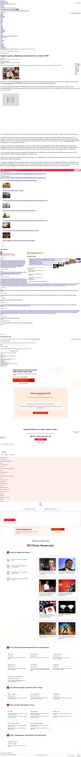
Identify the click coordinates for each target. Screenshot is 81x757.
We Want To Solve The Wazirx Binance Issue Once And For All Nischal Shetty (45, 311)
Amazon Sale (15, 273)
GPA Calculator (43, 290)
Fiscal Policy (12, 299)
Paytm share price (10, 281)
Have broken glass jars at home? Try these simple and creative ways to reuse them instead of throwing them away (5, 327)
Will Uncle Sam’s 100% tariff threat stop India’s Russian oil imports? (19, 210)
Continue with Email (31, 509)
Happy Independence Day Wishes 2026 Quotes (12, 261)
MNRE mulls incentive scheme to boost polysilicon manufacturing (42, 259)
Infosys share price (13, 282)
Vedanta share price (51, 283)
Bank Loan (45, 281)
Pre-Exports (2, 36)
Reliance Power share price (28, 284)
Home (1, 13)
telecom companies (69, 140)
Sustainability (2, 31)
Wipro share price (57, 283)
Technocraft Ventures (7, 264)
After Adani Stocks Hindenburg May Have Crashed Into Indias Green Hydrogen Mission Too (52, 310)
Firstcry (16, 272)
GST (1, 43)
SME (1, 20)
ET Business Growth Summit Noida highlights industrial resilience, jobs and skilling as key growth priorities (50, 258)
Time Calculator (32, 290)
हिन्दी (12, 10)
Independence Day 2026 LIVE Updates (8, 263)
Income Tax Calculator (15, 290)
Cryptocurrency (12, 272)
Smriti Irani (47, 145)
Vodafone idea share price (47, 284)
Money (1, 38)
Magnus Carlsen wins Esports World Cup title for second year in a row (25, 330)
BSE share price (24, 285)
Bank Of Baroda (23, 322)
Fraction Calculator (56, 290)
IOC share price (63, 283)
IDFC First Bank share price (60, 285)
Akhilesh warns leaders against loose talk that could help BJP (15, 327)
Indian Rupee (11, 318)
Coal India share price (45, 285)
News (1, 18)
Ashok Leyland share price (7, 285)
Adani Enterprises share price (57, 284)
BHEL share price (7, 282)
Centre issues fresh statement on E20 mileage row (35, 274)
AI (0, 25)
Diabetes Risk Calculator (63, 290)
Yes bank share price (5, 279)
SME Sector (2, 32)
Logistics (8, 36)
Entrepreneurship (3, 37)
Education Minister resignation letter (9, 267)
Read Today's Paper (3, 53)
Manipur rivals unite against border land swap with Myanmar (36, 330)
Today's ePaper (3, 12)
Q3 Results (17, 318)
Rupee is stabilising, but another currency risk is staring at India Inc (19, 240)
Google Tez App (14, 274)
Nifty (1, 1)
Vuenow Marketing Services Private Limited (68, 295)
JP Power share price (32, 283)
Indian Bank (10, 322)
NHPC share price (21, 279)
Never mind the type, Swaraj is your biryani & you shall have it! (36, 327)
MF (1, 23)
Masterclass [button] (2, 17)
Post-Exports (12, 36)
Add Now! (78, 170)
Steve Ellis (8, 272)
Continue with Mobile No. (51, 509)
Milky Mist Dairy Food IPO (16, 264)
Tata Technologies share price (38, 284)
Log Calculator (76, 290)
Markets (1, 15)
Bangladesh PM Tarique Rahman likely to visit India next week (46, 327)
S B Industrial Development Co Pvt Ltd (54, 295)
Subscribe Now (3, 365)
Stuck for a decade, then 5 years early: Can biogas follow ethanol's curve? (21, 230)
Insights (16, 36)
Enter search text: (3, 7)
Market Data (2, 16)
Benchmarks (2, 0)
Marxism (5, 299)
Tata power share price (13, 280)
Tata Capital (11, 273)
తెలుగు (27, 10)
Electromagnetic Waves (19, 299)
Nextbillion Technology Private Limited (23, 295)
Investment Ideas (13, 180)
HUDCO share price (13, 284)
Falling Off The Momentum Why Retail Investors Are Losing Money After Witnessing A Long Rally (56, 312)
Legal (1, 42)
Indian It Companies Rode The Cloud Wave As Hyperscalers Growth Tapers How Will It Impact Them (21, 312)
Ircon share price (69, 283)
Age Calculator (21, 290)
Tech (1, 24)
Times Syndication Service (35, 339)
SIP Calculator (26, 290)
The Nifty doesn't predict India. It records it (13, 190)
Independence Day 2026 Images (17, 260)
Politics (1, 21)
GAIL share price (7, 284)
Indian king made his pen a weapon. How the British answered (37, 271)
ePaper (28, 180)
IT (0, 39)
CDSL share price (38, 285)
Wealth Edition (33, 180)
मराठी (17, 10)
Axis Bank (42, 304)
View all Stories (4, 249)
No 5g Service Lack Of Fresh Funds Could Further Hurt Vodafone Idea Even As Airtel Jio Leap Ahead (18, 310)
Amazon (23, 272)
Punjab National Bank (4, 322)
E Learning (2, 299)
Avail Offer (40, 439)
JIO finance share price (6, 283)
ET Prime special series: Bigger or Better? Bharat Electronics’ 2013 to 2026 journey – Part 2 (25, 200)
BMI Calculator (37, 290)
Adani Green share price (66, 284)
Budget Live (31, 281)
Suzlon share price (9, 278)
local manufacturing (8, 83)
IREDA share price (16, 278)
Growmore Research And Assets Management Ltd (38, 295)
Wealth (1, 22)
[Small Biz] (17, 9)
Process (6, 36)
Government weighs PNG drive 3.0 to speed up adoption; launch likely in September (5, 332)
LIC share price (13, 283)
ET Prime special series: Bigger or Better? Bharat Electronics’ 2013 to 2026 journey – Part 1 (25, 220)
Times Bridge (4, 273)
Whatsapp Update (6, 318)
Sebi (15, 318)
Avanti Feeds (40, 281)
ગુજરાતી (14, 10)
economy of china (36, 173)
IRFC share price (3, 278)
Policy (1, 33)
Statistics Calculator (49, 290)
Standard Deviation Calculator (5, 290)
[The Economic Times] (8, 9)
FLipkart (9, 274)
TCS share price (45, 283)
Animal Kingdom (17, 265)
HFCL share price (52, 285)
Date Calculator (70, 290)
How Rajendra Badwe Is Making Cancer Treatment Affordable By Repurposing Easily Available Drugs (22, 304)
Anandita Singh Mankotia (4, 61)
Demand (8, 299)
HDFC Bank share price (13, 279)
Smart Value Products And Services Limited (8, 295)
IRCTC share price (20, 282)
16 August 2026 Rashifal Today (6, 260)
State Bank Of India (29, 322)
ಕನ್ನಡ (20, 10)
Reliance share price (19, 283)
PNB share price (16, 281)
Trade (1, 34)
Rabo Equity (36, 281)
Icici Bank (52, 304)
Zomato (18, 274)
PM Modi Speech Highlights (7, 262)
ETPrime (2, 14)
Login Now (2, 360)
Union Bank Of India (16, 322)
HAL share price (25, 283)
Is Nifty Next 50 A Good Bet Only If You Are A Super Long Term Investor (42, 313)
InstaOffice (20, 272)
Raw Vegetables (47, 304)
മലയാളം (22, 10)
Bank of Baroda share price (16, 285)
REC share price (20, 284)
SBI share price (7, 280)
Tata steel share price (21, 280)
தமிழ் (25, 10)
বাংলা (18, 10)
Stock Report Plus (21, 180)
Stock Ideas (2, 304)
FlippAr (18, 273)
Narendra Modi (18, 81)
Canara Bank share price (31, 285)
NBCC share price (39, 283)
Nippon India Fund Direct (73, 310)
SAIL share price (75, 283)
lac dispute (29, 173)
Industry (1, 19)
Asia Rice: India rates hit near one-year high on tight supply (40, 264)
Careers (1, 26)
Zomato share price (22, 281)
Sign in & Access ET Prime (40, 412)
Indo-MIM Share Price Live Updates (9, 266)
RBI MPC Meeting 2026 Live (8, 265)
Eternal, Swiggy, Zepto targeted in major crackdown (36, 278)
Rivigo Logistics (3, 272)
